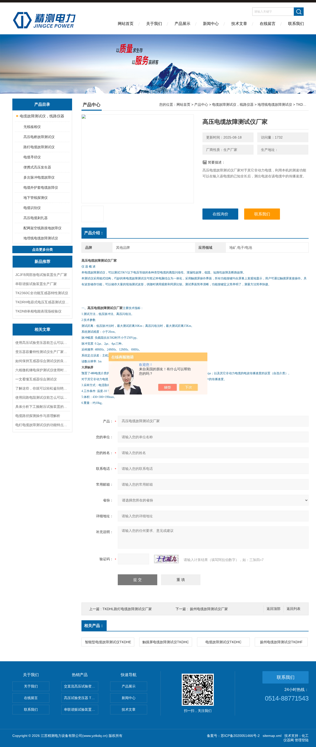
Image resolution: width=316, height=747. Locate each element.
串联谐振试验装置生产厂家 (36, 284)
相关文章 (42, 329)
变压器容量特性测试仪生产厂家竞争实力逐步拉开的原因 (42, 352)
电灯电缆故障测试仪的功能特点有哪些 (42, 425)
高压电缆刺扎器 (35, 218)
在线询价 (220, 214)
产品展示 (182, 23)
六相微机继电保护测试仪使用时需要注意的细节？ (42, 370)
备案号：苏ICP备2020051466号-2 (233, 736)
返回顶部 (273, 609)
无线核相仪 (32, 127)
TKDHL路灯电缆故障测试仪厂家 (127, 609)
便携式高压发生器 (37, 167)
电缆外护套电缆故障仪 (40, 187)
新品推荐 (42, 261)
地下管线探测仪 (35, 198)
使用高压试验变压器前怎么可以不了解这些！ (42, 343)
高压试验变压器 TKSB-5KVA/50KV (81, 698)
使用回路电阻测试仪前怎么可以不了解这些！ (42, 397)
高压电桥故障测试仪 (39, 137)
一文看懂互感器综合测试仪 (36, 379)
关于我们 (154, 23)
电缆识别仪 (32, 208)
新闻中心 (211, 23)
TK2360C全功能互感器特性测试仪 (41, 293)
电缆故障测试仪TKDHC (223, 642)
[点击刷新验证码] (166, 559)
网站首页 (126, 23)
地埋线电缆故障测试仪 (40, 238)
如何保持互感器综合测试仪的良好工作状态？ (42, 361)
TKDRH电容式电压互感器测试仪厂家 (42, 302)
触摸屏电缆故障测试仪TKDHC (165, 642)
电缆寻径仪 (32, 157)
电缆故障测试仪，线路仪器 (42, 116)
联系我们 (296, 23)
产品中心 (201, 104)
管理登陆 (302, 740)
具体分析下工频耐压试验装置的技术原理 (42, 407)
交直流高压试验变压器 (81, 686)
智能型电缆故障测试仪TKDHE (108, 642)
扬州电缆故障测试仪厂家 (209, 609)
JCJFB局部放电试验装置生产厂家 (41, 275)
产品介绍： (94, 233)
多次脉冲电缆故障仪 (39, 177)
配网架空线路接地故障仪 (42, 228)
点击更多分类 (42, 249)
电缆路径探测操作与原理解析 (37, 416)
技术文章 (239, 23)
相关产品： (94, 625)
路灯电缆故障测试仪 (39, 147)
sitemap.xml (272, 736)
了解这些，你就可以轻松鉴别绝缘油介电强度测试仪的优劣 (42, 388)
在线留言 (268, 23)
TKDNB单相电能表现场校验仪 (38, 311)
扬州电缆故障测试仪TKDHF (281, 642)
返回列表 (293, 609)
